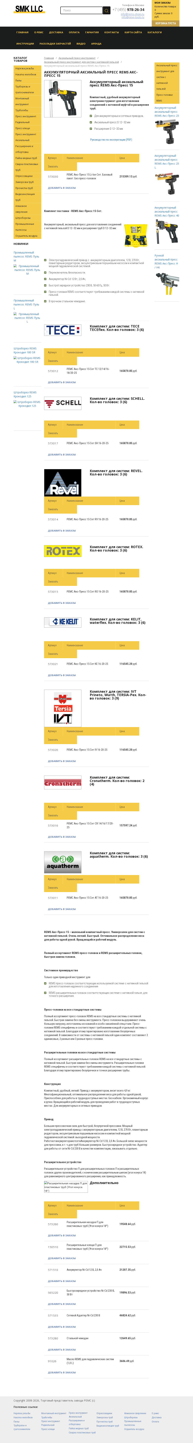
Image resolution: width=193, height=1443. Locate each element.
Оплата (74, 32)
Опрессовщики (24, 176)
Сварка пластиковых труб (26, 167)
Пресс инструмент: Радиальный (25, 119)
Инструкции (25, 43)
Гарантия (92, 32)
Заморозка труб (24, 182)
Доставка (56, 32)
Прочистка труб (24, 188)
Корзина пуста (165, 23)
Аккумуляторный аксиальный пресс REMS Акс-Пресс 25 (167, 111)
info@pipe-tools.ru (133, 17)
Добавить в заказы (62, 188)
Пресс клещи (22, 128)
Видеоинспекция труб (25, 197)
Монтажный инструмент (22, 101)
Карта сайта (133, 32)
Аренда (96, 43)
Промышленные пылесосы (24, 226)
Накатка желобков (25, 74)
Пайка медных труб (26, 158)
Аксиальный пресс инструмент (77, 58)
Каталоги (155, 32)
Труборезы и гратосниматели (24, 89)
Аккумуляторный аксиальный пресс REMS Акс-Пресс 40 (167, 211)
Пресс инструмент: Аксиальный (25, 137)
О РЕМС (38, 32)
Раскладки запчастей (55, 43)
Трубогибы (21, 110)
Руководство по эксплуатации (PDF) (111, 139)
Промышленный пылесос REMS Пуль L (26, 304)
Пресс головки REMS (164, 97)
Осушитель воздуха (26, 235)
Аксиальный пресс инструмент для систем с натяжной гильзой (81, 62)
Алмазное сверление (21, 208)
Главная (22, 32)
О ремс (155, 1413)
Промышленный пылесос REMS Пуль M (26, 256)
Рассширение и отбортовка (24, 149)
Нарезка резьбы (24, 68)
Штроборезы (23, 218)
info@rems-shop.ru (132, 14)
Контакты (111, 32)
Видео (81, 43)
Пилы (18, 80)
